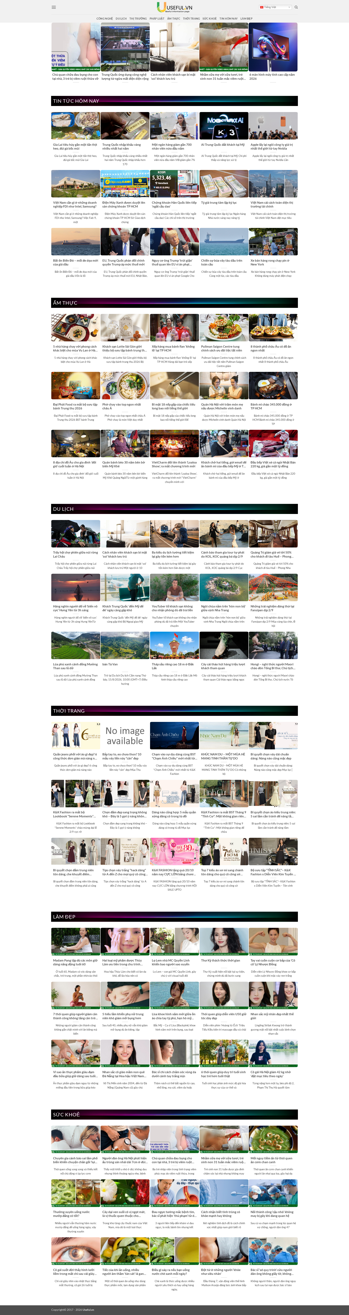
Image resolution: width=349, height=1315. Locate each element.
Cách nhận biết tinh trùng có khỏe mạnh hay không (220, 1213)
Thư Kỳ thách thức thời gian (220, 960)
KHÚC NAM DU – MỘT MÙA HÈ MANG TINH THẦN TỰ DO (223, 756)
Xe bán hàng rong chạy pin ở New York (270, 262)
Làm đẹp (246, 18)
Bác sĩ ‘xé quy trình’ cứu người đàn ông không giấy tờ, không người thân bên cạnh (271, 1272)
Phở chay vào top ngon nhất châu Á (121, 406)
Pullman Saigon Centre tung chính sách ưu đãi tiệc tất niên (221, 348)
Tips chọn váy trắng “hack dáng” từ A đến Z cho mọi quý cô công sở (124, 872)
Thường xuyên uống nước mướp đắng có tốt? (71, 1213)
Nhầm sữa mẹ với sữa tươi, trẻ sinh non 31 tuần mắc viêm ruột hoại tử (223, 1160)
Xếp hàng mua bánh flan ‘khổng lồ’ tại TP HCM (173, 348)
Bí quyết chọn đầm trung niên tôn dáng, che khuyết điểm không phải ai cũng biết (73, 872)
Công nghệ (105, 18)
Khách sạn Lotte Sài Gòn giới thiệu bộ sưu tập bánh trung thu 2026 (124, 349)
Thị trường (138, 18)
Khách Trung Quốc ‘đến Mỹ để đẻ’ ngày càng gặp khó (122, 608)
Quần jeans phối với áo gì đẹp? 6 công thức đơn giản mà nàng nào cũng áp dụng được (75, 756)
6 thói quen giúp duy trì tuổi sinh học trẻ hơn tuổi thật (223, 1074)
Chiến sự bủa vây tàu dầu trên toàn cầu (221, 262)
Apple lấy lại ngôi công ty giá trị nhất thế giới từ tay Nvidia (272, 146)
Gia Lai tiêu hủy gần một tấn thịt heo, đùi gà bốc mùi (75, 146)
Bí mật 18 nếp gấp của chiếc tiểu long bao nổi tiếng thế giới (173, 406)
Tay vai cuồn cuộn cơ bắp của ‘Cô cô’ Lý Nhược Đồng (273, 962)
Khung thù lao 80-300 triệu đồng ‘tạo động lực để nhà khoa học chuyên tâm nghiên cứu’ (124, 77)
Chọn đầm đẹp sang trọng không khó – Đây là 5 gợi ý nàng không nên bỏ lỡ (124, 814)
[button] (53, 7)
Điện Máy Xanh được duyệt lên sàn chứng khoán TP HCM (123, 204)
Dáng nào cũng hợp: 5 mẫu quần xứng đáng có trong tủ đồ (174, 814)
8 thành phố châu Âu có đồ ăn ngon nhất (271, 348)
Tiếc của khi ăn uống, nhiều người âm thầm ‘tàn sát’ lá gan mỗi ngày (123, 1272)
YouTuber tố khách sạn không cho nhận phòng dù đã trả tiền (172, 608)
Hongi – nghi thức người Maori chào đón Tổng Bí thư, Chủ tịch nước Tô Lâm (272, 666)
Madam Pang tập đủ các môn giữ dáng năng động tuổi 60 (75, 962)
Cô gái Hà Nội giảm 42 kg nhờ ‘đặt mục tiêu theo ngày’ (271, 1074)
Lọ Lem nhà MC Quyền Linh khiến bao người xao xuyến (171, 962)
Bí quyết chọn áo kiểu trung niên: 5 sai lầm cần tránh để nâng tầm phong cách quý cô (273, 814)
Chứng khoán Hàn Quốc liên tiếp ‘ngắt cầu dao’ (174, 204)
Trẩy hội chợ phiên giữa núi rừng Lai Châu (271, 76)
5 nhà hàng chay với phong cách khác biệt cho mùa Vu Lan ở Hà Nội (75, 349)
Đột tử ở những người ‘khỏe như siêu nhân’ (221, 1271)
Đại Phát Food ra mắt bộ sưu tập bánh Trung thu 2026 (75, 406)
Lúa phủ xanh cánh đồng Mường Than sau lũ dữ (75, 666)
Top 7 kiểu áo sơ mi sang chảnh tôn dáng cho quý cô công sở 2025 (222, 872)
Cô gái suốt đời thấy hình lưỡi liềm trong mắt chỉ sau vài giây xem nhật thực (73, 1272)
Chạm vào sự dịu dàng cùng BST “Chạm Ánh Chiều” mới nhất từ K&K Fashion (174, 756)
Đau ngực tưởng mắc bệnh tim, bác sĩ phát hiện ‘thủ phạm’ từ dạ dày (174, 1214)
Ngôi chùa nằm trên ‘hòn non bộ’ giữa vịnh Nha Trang (223, 608)
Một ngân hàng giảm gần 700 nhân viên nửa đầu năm (172, 146)
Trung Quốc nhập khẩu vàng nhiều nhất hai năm (121, 146)
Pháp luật (157, 18)
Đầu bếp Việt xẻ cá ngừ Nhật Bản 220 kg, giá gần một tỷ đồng (273, 464)
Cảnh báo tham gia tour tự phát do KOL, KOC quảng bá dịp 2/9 (222, 554)
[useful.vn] (174, 7)
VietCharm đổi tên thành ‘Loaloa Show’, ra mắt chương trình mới (174, 464)
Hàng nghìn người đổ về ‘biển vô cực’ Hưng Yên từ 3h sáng (75, 608)
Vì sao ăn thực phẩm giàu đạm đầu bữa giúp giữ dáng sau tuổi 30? (74, 1074)
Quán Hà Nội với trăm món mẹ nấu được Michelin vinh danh (222, 406)
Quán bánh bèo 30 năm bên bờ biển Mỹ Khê (123, 464)
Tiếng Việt (269, 7)
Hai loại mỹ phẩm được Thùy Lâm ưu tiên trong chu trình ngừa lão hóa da (122, 962)
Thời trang (191, 18)
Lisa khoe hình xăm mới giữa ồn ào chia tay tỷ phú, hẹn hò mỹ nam (174, 1016)
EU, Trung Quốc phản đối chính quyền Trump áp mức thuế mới (123, 262)
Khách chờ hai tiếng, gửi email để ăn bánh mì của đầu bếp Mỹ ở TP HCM (223, 464)
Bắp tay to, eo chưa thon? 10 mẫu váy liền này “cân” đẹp (121, 756)
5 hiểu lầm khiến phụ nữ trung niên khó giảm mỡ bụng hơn (123, 1016)
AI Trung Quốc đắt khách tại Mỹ (223, 144)
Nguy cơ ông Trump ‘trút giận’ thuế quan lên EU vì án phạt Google (172, 263)
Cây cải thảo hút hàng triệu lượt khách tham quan (223, 666)
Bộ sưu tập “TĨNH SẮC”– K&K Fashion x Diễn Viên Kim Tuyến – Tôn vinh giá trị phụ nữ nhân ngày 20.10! (273, 872)
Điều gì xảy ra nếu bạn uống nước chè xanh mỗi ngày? (171, 1271)
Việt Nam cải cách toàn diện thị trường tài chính (272, 204)
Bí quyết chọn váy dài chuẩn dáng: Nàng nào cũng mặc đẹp (271, 756)
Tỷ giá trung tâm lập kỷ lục (219, 202)
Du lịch (121, 18)
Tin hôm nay (229, 18)
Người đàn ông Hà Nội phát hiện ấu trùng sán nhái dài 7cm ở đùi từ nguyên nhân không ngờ (174, 77)
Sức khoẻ (210, 18)
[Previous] (53, 52)
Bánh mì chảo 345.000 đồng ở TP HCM (271, 406)
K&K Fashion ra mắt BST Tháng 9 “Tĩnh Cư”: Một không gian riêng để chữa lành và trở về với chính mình (223, 814)
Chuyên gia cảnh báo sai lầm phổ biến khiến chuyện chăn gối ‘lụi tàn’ (74, 77)
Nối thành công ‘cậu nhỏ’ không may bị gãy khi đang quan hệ (272, 1213)
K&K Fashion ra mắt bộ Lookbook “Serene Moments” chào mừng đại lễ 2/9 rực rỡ (73, 814)
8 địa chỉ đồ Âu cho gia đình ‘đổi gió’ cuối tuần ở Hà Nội (74, 464)
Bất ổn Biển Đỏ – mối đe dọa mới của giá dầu (75, 262)
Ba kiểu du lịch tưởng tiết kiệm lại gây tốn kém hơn (173, 554)
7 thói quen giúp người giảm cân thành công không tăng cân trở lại (75, 1016)
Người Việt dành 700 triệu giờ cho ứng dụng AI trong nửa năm (222, 76)
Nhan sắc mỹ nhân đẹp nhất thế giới (272, 1016)
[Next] (295, 52)
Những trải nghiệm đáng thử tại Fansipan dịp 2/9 (272, 608)
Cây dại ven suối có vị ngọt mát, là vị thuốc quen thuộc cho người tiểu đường (123, 1214)
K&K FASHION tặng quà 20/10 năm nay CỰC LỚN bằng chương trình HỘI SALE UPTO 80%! (174, 872)
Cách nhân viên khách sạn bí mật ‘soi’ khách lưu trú (124, 554)
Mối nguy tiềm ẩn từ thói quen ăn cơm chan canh (271, 1160)
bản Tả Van (110, 664)
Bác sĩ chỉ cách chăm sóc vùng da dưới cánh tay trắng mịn (174, 1074)
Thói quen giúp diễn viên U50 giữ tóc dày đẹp (223, 1016)
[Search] (296, 7)
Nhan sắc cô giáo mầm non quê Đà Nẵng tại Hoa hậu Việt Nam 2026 (123, 1074)
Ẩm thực (173, 18)
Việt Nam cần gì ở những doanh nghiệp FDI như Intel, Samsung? (75, 204)
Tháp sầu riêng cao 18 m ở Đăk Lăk (173, 666)
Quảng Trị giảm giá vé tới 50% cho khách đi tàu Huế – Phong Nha (271, 555)
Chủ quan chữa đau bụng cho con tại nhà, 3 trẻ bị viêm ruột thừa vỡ (172, 1160)
